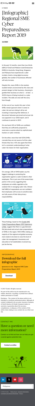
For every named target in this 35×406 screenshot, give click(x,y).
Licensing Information (23, 391)
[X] (9, 379)
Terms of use (13, 391)
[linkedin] (3, 379)
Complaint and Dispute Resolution (9, 393)
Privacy (21, 393)
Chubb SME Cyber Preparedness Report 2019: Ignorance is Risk (17, 224)
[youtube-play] (14, 379)
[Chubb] (8, 3)
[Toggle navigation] (33, 3)
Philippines (6, 386)
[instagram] (20, 379)
